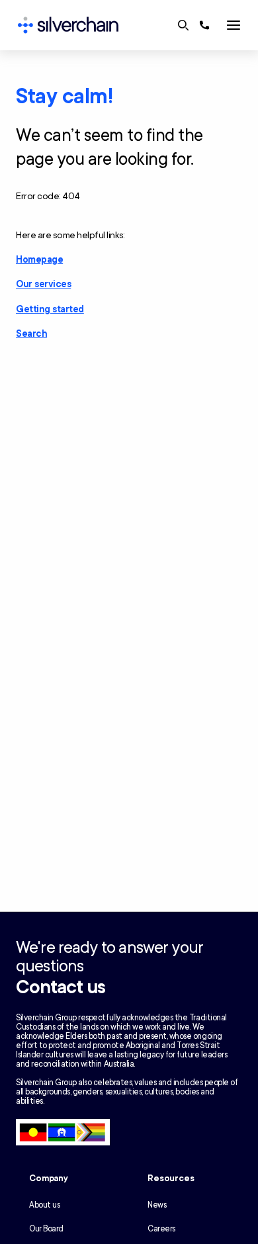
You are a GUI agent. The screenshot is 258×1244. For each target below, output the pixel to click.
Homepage (39, 259)
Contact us (60, 987)
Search (31, 334)
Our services (43, 284)
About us (44, 1205)
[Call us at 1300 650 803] (204, 25)
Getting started (50, 309)
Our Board (46, 1228)
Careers (161, 1228)
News (157, 1205)
